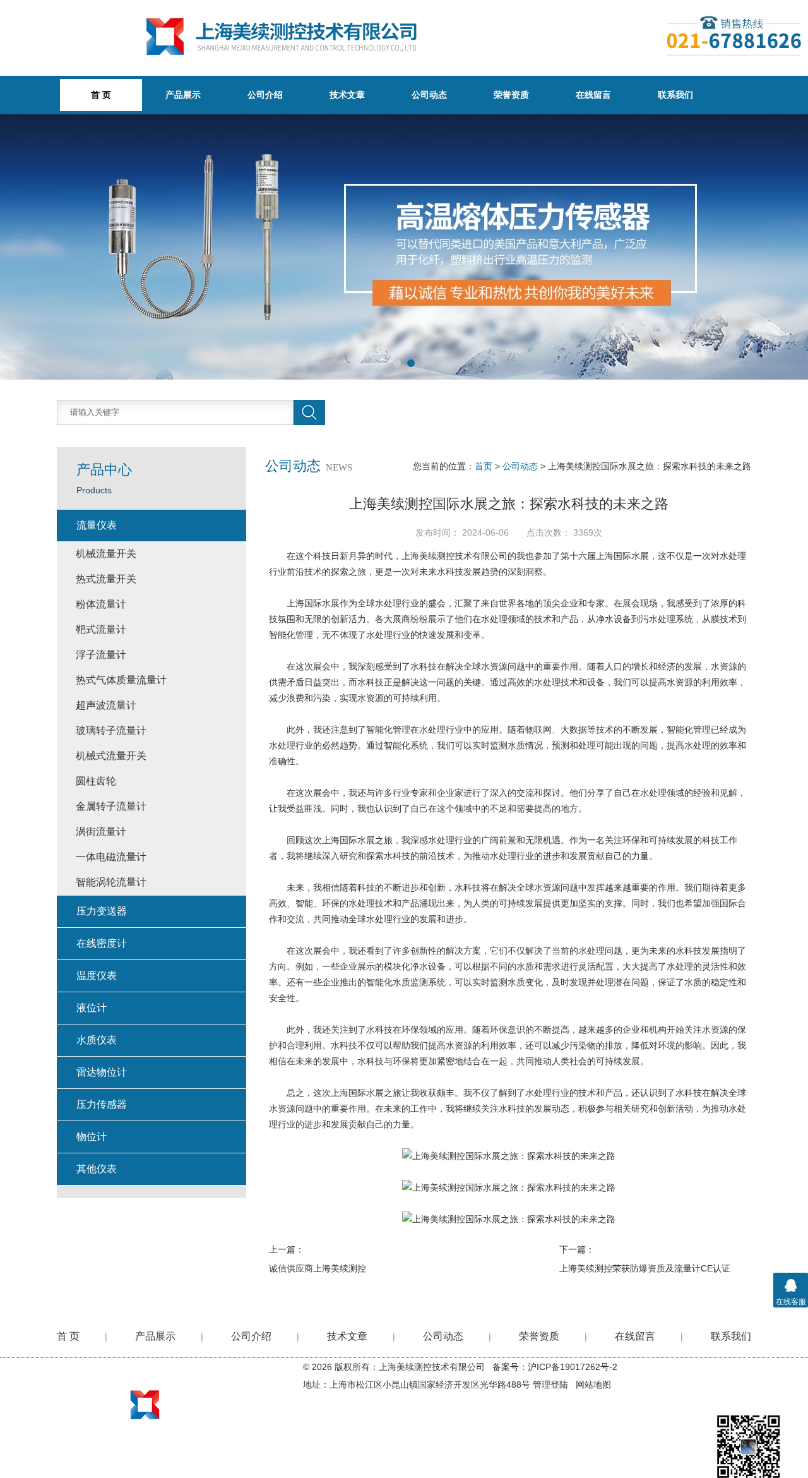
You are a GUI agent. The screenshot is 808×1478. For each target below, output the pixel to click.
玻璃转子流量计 (111, 730)
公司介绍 (265, 95)
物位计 (91, 1136)
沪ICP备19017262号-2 (572, 1367)
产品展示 (183, 95)
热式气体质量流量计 (121, 680)
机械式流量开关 (111, 755)
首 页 (68, 1336)
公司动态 (429, 95)
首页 (483, 466)
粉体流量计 (101, 604)
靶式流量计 (101, 629)
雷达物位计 (101, 1072)
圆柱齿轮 (96, 781)
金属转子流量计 (111, 806)
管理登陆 (550, 1384)
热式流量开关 (106, 579)
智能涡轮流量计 (111, 882)
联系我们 (675, 95)
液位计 (91, 1007)
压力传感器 (101, 1104)
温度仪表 (96, 975)
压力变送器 (101, 911)
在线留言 (593, 95)
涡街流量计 (101, 831)
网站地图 (593, 1384)
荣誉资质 (511, 95)
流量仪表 (96, 525)
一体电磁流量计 (111, 856)
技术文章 (347, 95)
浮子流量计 (101, 654)
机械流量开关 (106, 553)
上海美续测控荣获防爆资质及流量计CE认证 (644, 1268)
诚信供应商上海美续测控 (317, 1268)
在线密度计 (101, 943)
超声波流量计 (106, 705)
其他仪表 (96, 1168)
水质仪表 (96, 1040)
